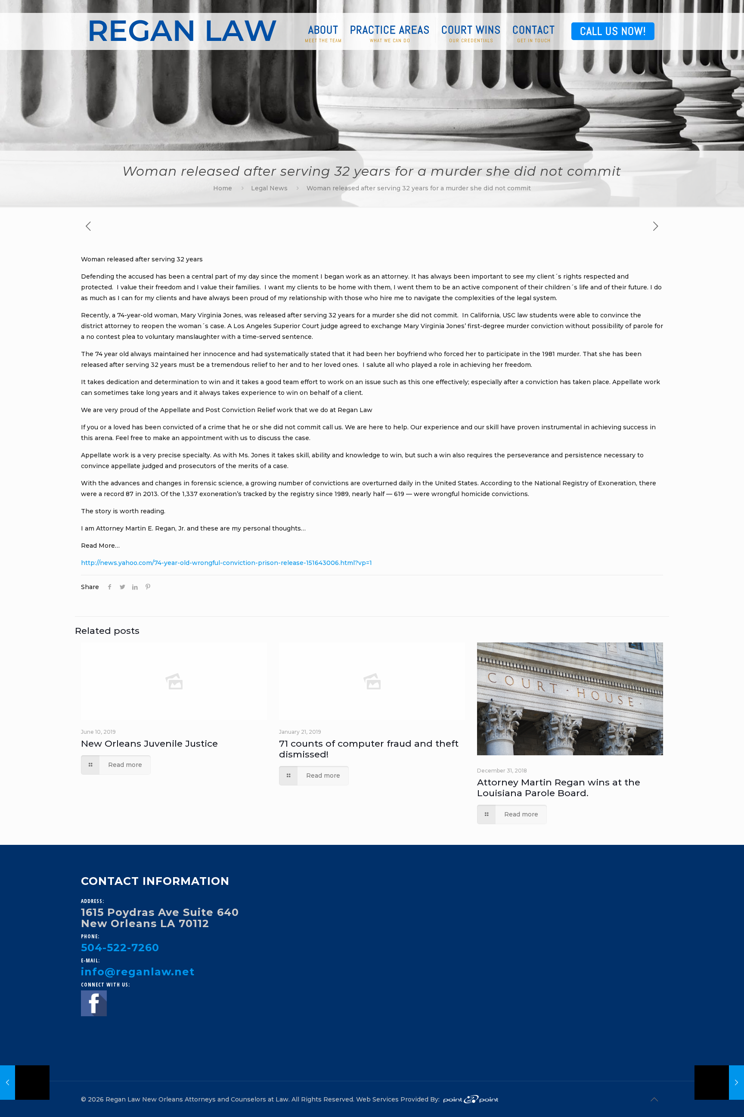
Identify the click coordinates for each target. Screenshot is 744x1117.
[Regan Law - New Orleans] (183, 30)
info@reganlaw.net (138, 971)
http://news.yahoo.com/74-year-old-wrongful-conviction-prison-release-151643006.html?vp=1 (226, 563)
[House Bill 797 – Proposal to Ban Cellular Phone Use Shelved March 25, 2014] (25, 1082)
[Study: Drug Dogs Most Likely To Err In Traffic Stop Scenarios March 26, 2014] (719, 1082)
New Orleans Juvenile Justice (149, 743)
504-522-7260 (120, 947)
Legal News (269, 188)
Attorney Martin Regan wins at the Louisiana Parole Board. (558, 787)
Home (222, 188)
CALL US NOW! (613, 31)
